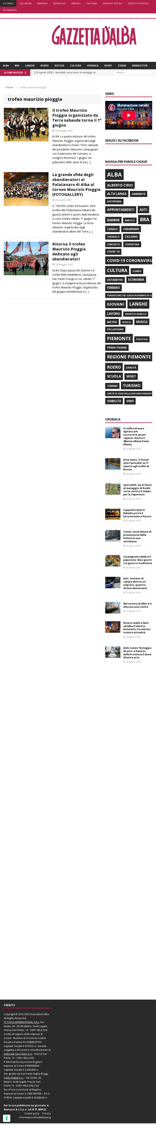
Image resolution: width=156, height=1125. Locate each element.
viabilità (114, 401)
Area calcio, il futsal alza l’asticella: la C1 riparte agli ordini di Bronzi (136, 464)
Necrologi (59, 3)
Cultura (75, 65)
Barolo (130, 220)
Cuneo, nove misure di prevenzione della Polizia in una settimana (137, 536)
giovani (115, 304)
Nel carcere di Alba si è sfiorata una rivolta (137, 605)
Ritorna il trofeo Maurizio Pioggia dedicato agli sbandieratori (69, 251)
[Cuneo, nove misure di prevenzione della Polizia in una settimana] (112, 539)
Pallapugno (115, 329)
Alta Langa (117, 193)
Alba (6, 65)
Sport (108, 65)
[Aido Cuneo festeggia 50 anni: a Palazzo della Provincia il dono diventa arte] (112, 655)
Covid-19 (113, 251)
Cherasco (113, 236)
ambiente (138, 194)
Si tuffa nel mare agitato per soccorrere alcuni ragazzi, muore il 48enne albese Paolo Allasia (136, 436)
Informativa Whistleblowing (35, 1117)
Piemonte (119, 338)
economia (136, 280)
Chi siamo (8, 3)
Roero (45, 65)
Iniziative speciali (112, 3)
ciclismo (131, 236)
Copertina (132, 244)
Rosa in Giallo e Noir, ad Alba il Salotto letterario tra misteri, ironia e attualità (137, 627)
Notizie (59, 65)
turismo (131, 385)
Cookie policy (32, 1113)
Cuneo (137, 271)
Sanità (131, 367)
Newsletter (139, 65)
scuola (114, 376)
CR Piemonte (10, 10)
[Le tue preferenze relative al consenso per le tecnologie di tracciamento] (6, 1118)
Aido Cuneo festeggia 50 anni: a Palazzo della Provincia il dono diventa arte (137, 652)
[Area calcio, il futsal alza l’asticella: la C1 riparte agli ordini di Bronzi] (112, 467)
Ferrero (113, 288)
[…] (89, 162)
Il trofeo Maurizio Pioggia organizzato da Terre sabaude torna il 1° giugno (76, 118)
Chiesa (122, 65)
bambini (113, 220)
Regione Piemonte (129, 357)
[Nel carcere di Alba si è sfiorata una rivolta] (112, 611)
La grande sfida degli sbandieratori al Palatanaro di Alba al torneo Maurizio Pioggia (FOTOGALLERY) (76, 184)
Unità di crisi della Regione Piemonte (130, 393)
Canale (112, 229)
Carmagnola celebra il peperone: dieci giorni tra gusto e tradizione (137, 560)
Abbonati (42, 3)
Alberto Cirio (120, 185)
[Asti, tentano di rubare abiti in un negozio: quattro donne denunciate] (112, 586)
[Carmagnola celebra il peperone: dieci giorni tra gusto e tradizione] (112, 564)
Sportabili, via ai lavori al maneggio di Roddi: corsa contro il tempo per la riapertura (137, 489)
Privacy (46, 1113)
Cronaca (92, 65)
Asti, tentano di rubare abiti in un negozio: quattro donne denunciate (135, 583)
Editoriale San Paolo (15, 1054)
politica (142, 339)
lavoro (113, 314)
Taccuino (91, 3)
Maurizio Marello (135, 314)
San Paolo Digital (30, 1073)
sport (131, 376)
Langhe (30, 65)
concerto (113, 244)
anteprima (114, 201)
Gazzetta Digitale (138, 3)
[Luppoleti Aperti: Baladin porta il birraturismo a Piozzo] (112, 517)
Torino (112, 386)
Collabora (25, 3)
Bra (17, 65)
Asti (143, 209)
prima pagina (117, 347)
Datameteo (115, 280)
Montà (126, 322)
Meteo (112, 322)
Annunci (76, 3)
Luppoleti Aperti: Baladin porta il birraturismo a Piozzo (137, 513)
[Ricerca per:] (133, 72)
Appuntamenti (120, 209)
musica (141, 322)
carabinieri (131, 229)
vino (130, 401)
